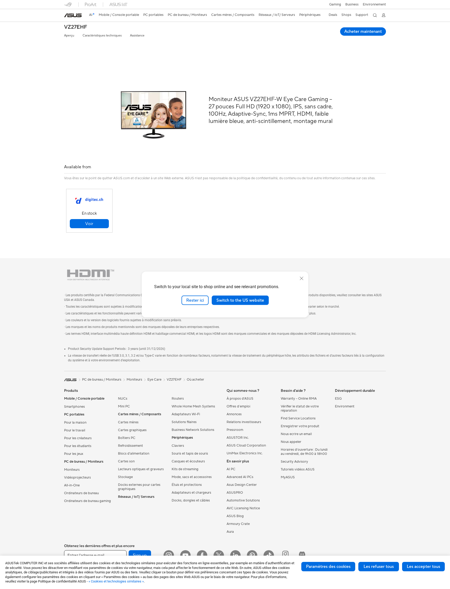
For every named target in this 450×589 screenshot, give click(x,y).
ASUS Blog (235, 516)
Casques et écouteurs (188, 461)
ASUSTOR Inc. (238, 438)
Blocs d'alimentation (133, 453)
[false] (89, 223)
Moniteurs (72, 470)
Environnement (374, 4)
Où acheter (195, 379)
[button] (335, 4)
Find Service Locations (298, 418)
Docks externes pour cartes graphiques (139, 487)
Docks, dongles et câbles (191, 500)
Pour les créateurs (78, 438)
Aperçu (69, 36)
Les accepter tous (423, 566)
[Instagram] (169, 555)
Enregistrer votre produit (300, 426)
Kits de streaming (185, 469)
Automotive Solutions (243, 500)
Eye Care (154, 379)
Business (352, 4)
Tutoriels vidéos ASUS (298, 469)
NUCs (122, 398)
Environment (344, 406)
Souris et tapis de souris (190, 453)
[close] (301, 278)
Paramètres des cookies (328, 566)
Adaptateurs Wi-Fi (186, 414)
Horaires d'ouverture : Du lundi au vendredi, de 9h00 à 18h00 (304, 452)
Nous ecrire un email (296, 434)
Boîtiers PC (126, 438)
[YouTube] (185, 555)
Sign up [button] (140, 555)
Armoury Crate (238, 524)
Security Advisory (294, 462)
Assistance (137, 36)
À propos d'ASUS (240, 398)
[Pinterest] (252, 555)
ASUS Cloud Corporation (246, 445)
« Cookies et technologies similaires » (116, 581)
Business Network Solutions (193, 430)
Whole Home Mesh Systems (193, 406)
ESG (338, 398)
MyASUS (288, 477)
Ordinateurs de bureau (81, 493)
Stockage (125, 477)
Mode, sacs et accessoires (192, 477)
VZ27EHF (75, 27)
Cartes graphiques (132, 430)
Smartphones (74, 407)
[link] (73, 15)
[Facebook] (202, 555)
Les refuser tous (379, 566)
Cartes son (126, 461)
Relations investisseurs (244, 422)
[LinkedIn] (235, 555)
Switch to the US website (240, 300)
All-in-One (72, 485)
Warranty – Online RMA (299, 398)
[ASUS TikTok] (269, 555)
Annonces (234, 414)
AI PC (231, 469)
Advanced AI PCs (240, 477)
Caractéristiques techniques (102, 36)
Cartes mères (128, 422)
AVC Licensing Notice (243, 508)
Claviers (178, 446)
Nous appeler (291, 442)
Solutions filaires (184, 422)
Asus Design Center (242, 485)
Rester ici (195, 300)
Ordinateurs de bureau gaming (87, 501)
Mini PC (124, 406)
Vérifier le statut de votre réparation (300, 408)
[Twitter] (219, 555)
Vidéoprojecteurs (77, 477)
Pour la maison (75, 422)
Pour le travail (74, 430)
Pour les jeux (73, 454)
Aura (230, 532)
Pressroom (235, 430)
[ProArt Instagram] (285, 555)
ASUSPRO (235, 493)
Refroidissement (130, 446)
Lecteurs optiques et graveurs (141, 469)
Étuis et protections (187, 485)
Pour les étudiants (77, 446)
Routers (178, 398)
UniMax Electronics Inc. (245, 453)
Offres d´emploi (238, 406)
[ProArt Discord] (302, 555)
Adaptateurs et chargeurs (191, 493)
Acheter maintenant (363, 31)
